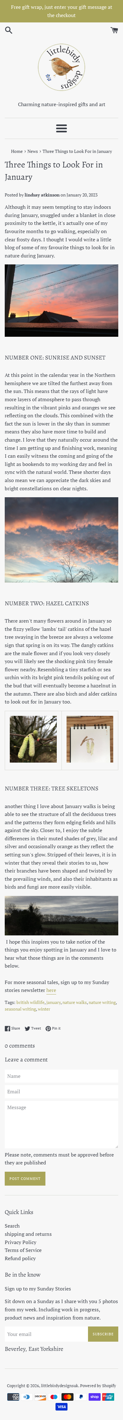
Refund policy (20, 1258)
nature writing (102, 1002)
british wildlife (30, 1002)
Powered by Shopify (98, 1385)
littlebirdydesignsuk (59, 1385)
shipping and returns (28, 1233)
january (53, 1002)
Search (12, 1225)
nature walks (74, 1002)
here (51, 990)
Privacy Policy (20, 1242)
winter (44, 1009)
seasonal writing (20, 1009)
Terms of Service (23, 1250)
